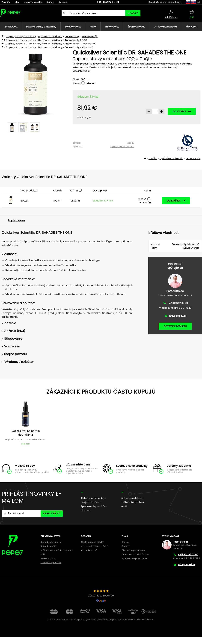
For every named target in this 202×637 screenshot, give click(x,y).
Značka (153, 158)
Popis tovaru (16, 220)
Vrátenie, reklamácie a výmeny (57, 550)
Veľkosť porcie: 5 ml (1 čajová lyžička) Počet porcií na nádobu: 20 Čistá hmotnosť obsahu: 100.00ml (66, 323)
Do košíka (179, 111)
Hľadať (133, 13)
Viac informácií (81, 71)
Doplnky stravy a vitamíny (21, 36)
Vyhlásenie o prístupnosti (134, 558)
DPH (43, 554)
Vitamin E (87, 47)
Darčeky (63, 1)
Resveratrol (88, 43)
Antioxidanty (72, 36)
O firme (125, 542)
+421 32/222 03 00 (108, 2)
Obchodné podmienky (133, 550)
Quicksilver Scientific (122, 146)
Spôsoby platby (49, 546)
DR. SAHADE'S (193, 158)
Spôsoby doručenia (51, 542)
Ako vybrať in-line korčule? (95, 546)
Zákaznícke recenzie (101, 595)
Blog (17, 1)
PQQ (84, 40)
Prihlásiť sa (51, 513)
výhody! (177, 1)
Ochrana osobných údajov (135, 554)
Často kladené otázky (92, 542)
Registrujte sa (155, 1)
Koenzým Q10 (90, 36)
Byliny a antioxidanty (50, 36)
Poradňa (6, 1)
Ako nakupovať (89, 550)
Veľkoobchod (48, 558)
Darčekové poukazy (51, 562)
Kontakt (50, 1)
